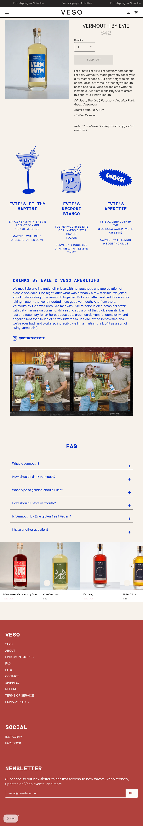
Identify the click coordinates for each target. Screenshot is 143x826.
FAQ (8, 663)
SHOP (9, 644)
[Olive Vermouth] (60, 566)
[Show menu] (7, 12)
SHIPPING (12, 682)
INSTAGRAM (13, 736)
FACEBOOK (13, 743)
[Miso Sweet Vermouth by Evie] (20, 566)
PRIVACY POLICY (17, 702)
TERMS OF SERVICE (19, 695)
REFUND (11, 689)
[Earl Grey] (100, 566)
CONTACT (12, 676)
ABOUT (10, 650)
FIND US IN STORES (19, 657)
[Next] (131, 565)
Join (131, 793)
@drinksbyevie (110, 91)
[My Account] (128, 12)
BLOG (9, 670)
